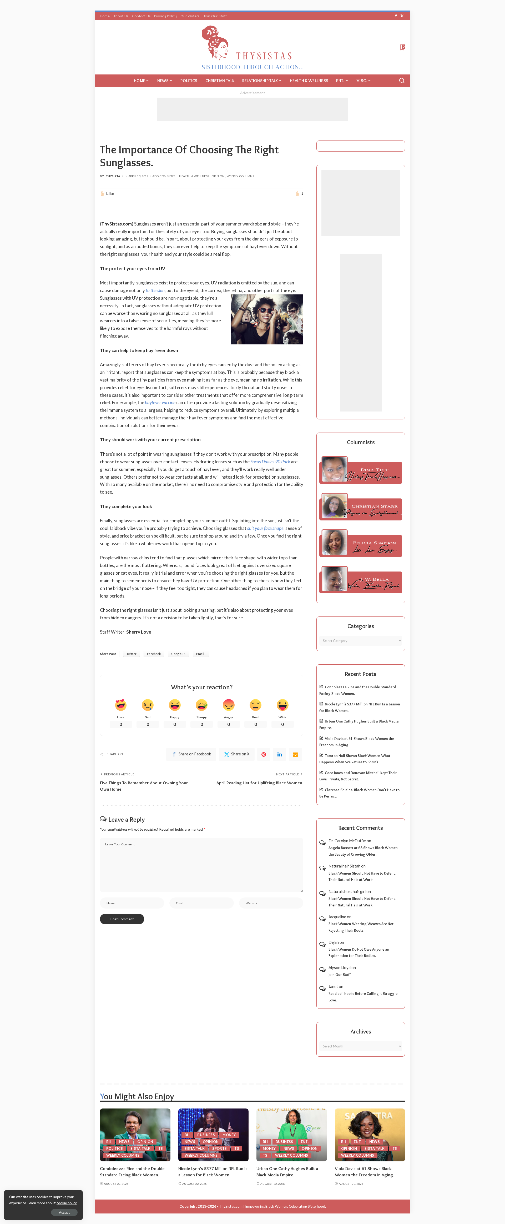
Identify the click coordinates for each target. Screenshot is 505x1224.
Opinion (217, 176)
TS (160, 1148)
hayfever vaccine (160, 402)
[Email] (295, 754)
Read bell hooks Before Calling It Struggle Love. (363, 996)
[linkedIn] (279, 754)
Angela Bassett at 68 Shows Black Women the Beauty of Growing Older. (363, 851)
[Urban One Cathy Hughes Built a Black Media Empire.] (291, 1134)
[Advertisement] (252, 109)
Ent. (305, 1142)
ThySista (113, 176)
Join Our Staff (340, 974)
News (124, 1142)
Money (229, 1135)
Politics (114, 1148)
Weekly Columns (240, 176)
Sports (219, 1148)
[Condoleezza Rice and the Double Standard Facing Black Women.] (135, 1134)
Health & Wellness (194, 176)
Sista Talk (140, 1148)
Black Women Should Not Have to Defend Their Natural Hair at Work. (362, 876)
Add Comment (163, 176)
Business (206, 1135)
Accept (64, 1212)
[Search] (402, 80)
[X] (402, 16)
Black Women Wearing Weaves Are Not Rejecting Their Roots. (361, 927)
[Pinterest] (263, 754)
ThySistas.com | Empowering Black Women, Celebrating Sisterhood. (272, 1206)
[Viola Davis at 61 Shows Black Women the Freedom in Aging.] (370, 1134)
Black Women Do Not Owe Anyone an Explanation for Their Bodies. (359, 952)
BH (109, 1142)
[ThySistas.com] (253, 47)
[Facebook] (396, 16)
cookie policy (67, 1203)
